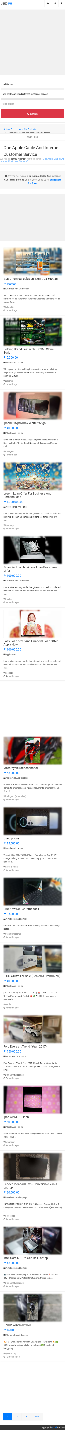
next (37, 1416)
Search (34, 113)
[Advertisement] (32, 42)
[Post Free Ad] (55, 3)
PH (6, 3)
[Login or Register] (61, 3)
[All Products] (48, 3)
